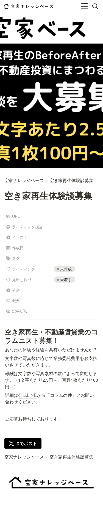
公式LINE (27, 395)
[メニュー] (84, 6)
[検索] (95, 6)
